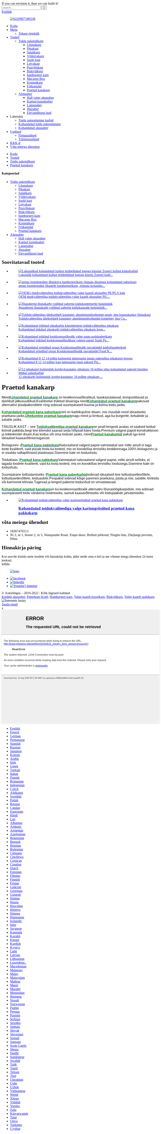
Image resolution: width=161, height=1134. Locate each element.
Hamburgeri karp (61, 597)
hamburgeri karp (38, 75)
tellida (6, 564)
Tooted (14, 37)
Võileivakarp (35, 56)
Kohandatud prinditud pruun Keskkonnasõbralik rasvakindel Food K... (65, 351)
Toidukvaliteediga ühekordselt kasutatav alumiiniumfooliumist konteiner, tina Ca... (72, 318)
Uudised (15, 131)
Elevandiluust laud (39, 113)
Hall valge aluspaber (40, 97)
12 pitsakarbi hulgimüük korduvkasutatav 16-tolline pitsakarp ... (60, 377)
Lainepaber (34, 105)
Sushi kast (33, 60)
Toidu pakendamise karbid (35, 120)
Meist (13, 29)
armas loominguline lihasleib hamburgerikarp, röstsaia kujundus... (61, 286)
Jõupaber (33, 109)
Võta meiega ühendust (25, 146)
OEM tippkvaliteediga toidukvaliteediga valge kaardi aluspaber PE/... (64, 296)
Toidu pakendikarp (30, 41)
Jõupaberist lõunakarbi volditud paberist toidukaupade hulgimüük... (62, 307)
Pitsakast (32, 48)
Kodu (14, 26)
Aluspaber (25, 94)
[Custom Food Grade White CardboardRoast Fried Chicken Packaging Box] (70, 500)
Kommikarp (35, 82)
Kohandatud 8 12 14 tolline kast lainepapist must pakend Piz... (59, 362)
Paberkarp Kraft (37, 597)
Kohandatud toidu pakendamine (39, 124)
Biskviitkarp (35, 71)
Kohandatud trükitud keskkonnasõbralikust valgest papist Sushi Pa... (63, 340)
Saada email (10, 604)
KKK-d (15, 143)
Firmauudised (27, 135)
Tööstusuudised (28, 139)
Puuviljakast (35, 67)
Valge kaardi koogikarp (89, 597)
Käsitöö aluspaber (13, 597)
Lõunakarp (34, 45)
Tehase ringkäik (28, 33)
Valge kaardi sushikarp (139, 597)
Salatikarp (33, 52)
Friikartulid (34, 86)
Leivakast (33, 63)
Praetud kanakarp (38, 90)
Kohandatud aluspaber (33, 128)
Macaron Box (36, 79)
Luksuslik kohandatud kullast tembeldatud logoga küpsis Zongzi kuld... (65, 275)
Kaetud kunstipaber (40, 101)
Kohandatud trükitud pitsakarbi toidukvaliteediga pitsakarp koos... (61, 329)
